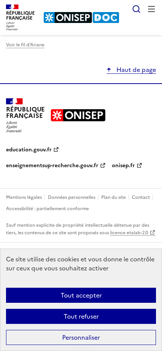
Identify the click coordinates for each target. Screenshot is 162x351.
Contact (141, 197)
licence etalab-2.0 (129, 232)
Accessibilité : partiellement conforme (47, 208)
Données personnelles (72, 197)
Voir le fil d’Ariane (25, 44)
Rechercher (136, 9)
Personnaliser (81, 337)
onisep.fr (123, 165)
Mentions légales (24, 197)
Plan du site (114, 197)
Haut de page (135, 69)
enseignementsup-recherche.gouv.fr (52, 165)
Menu (151, 9)
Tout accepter (81, 295)
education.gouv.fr (29, 150)
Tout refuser (81, 316)
